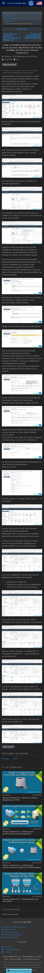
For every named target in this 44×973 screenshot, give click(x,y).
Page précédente (9, 65)
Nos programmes (11, 932)
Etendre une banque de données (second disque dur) (11, 37)
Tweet (15, 758)
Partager (5, 758)
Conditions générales (13, 935)
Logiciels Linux (10, 929)
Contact (8, 952)
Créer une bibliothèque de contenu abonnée (32, 36)
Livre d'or (8, 947)
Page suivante (8, 747)
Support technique (12, 949)
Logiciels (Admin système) (14, 927)
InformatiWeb (17, 3)
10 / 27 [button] (23, 29)
